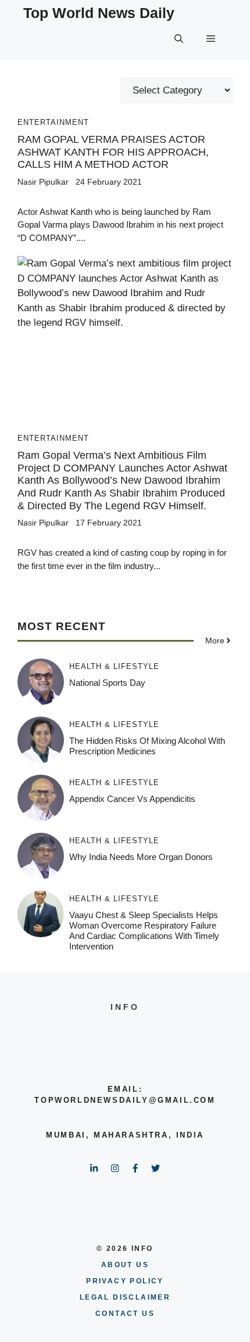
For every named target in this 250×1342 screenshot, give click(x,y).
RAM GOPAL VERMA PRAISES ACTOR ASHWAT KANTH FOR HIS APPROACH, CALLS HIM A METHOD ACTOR (113, 152)
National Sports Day (107, 683)
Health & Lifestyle (114, 666)
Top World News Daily (98, 13)
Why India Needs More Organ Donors (141, 857)
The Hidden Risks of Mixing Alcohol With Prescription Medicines (147, 746)
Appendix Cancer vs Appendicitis (132, 799)
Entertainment (53, 122)
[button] (179, 38)
